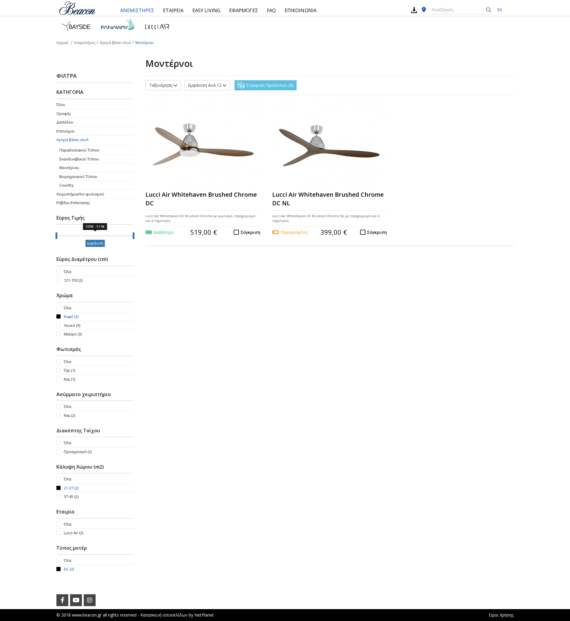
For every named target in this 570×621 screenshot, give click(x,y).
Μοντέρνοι (69, 167)
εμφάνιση (95, 243)
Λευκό (72, 325)
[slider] (56, 235)
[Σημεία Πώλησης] (424, 10)
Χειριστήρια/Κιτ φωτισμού (80, 194)
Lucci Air (73, 532)
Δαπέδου (64, 122)
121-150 (73, 280)
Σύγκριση (250, 232)
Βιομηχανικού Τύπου (78, 176)
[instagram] (90, 600)
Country (66, 185)
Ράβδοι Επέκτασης (73, 202)
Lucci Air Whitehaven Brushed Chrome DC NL (328, 198)
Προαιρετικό (78, 451)
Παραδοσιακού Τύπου (79, 150)
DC (69, 569)
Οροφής (63, 113)
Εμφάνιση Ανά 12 (205, 85)
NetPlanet (204, 615)
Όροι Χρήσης (501, 615)
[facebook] (62, 600)
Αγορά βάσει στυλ (72, 139)
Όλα (67, 271)
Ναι (69, 379)
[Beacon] (77, 8)
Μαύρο (73, 334)
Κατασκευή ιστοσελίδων (164, 615)
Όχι (69, 370)
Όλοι (60, 104)
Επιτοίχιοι (65, 131)
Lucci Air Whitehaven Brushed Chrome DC (201, 198)
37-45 (71, 496)
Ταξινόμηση (161, 85)
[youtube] (76, 600)
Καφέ (71, 316)
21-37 (71, 488)
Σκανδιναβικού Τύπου (79, 159)
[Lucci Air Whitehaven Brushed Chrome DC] (202, 144)
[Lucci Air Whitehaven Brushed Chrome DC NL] (329, 144)
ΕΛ (499, 9)
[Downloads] (414, 10)
